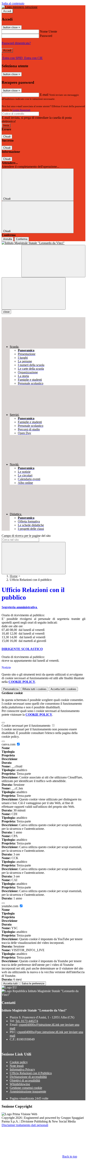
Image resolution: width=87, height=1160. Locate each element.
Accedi (7, 11)
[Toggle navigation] (34, 293)
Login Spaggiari (21, 109)
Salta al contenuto (13, 3)
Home (14, 576)
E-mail (44, 94)
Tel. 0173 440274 (26, 1021)
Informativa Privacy (22, 1069)
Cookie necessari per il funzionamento (26, 725)
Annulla (7, 239)
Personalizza (10, 689)
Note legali (17, 1066)
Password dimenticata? (16, 43)
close (6, 311)
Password (46, 35)
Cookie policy (19, 1062)
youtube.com (10, 906)
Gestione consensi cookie (26, 1088)
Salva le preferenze (33, 983)
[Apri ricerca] (53, 261)
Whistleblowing (20, 1084)
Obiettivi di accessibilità (25, 1080)
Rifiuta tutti (34, 689)
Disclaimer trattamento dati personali (25, 1125)
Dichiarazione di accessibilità (28, 1077)
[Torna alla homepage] (43, 243)
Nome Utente (48, 31)
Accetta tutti (63, 689)
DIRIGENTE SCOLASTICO (22, 649)
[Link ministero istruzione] (19, 7)
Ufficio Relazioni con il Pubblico (31, 1073)
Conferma (21, 239)
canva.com (9, 744)
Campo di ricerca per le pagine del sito (26, 535)
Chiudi (7, 136)
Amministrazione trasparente (28, 1091)
